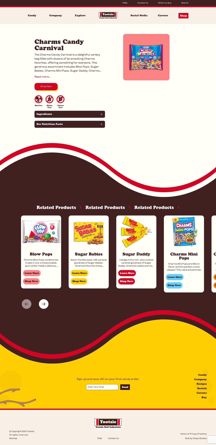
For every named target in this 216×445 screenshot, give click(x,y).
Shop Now (46, 86)
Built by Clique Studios (196, 438)
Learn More (32, 273)
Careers (163, 15)
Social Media (139, 15)
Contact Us (142, 3)
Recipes (202, 384)
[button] (26, 304)
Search (184, 3)
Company (55, 15)
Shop (183, 15)
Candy (32, 15)
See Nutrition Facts (49, 124)
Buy (204, 397)
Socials (202, 388)
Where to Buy (164, 3)
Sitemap (13, 438)
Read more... (42, 76)
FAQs (124, 3)
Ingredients (44, 114)
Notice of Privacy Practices (193, 434)
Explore (80, 15)
